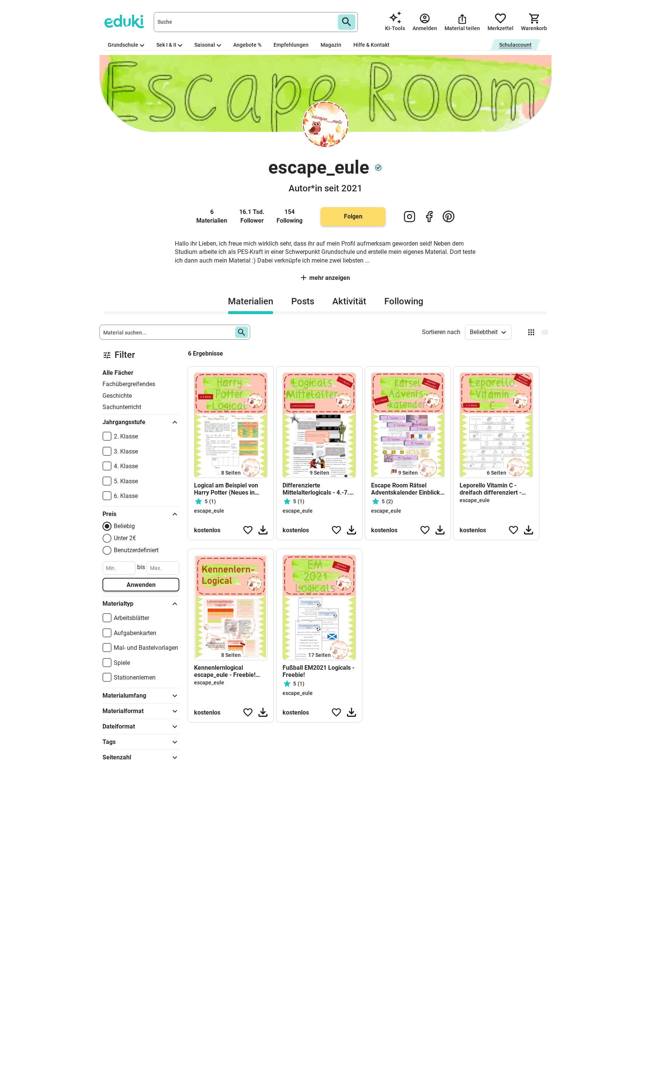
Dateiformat (118, 726)
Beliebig (124, 526)
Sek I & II (166, 45)
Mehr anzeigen (329, 277)
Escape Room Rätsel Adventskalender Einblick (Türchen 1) (405, 489)
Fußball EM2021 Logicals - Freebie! (319, 671)
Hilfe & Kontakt (371, 45)
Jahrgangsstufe (123, 422)
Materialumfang (124, 695)
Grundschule (123, 45)
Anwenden (141, 584)
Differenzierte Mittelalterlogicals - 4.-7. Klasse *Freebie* (316, 489)
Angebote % (247, 45)
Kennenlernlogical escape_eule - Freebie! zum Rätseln (224, 671)
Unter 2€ (125, 538)
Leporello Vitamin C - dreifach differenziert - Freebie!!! (490, 489)
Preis (109, 514)
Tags (109, 741)
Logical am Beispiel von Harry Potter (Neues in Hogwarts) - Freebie (226, 489)
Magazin (331, 45)
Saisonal (204, 45)
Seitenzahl (116, 757)
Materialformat (123, 711)
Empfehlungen (291, 45)
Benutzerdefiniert (136, 550)
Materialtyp (117, 603)
